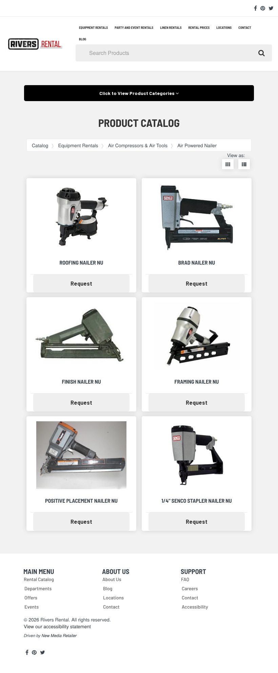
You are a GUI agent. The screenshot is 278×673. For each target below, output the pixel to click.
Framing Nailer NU (197, 382)
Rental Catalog (39, 579)
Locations (224, 27)
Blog (82, 39)
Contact (244, 27)
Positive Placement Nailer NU (81, 501)
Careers (190, 588)
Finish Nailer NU (81, 382)
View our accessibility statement (57, 626)
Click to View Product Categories (137, 93)
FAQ (185, 579)
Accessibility (195, 607)
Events (31, 607)
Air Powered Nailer (197, 145)
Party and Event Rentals (134, 27)
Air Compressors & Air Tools (137, 145)
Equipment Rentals (93, 27)
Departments (38, 588)
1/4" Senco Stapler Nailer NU (196, 501)
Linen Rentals (170, 27)
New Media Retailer (59, 635)
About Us (111, 579)
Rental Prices (199, 27)
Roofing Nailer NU (81, 262)
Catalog (40, 145)
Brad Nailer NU (196, 262)
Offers (30, 597)
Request (95, 283)
